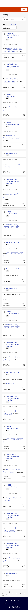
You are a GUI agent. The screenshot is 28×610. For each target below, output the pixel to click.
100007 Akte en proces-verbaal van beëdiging (12, 398)
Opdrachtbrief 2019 (12, 288)
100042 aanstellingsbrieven (12, 95)
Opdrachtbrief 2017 (12, 574)
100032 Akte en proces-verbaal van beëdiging (12, 36)
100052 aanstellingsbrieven (12, 486)
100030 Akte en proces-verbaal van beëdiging (12, 66)
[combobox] (13, 19)
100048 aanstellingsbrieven (12, 427)
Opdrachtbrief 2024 (12, 242)
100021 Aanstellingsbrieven (13, 213)
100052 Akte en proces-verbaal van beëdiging (12, 456)
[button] (24, 9)
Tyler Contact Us (8, 604)
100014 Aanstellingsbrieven (13, 123)
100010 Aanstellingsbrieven (13, 313)
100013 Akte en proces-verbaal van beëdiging (12, 344)
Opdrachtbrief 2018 (12, 269)
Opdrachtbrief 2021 (12, 153)
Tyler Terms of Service (16, 600)
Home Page (6, 600)
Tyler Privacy (18, 604)
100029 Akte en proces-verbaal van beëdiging (12, 545)
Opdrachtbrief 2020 (12, 372)
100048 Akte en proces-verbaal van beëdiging (12, 515)
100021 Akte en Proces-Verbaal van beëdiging (12, 181)
